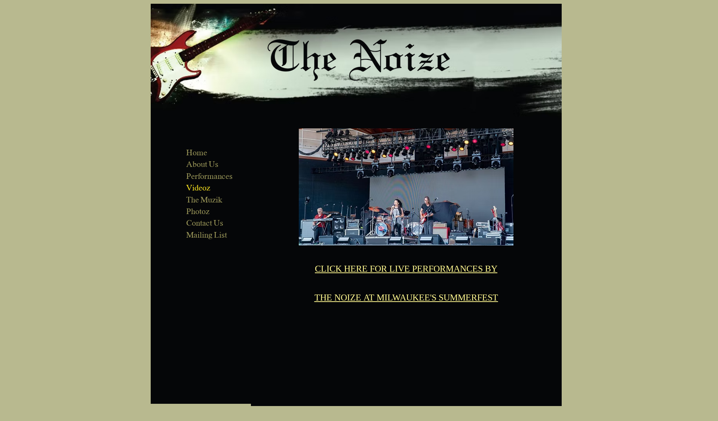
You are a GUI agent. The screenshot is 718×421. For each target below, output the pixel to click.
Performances (209, 176)
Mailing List (206, 235)
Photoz (197, 211)
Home (196, 153)
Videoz (198, 188)
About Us (202, 164)
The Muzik (204, 200)
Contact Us (204, 223)
